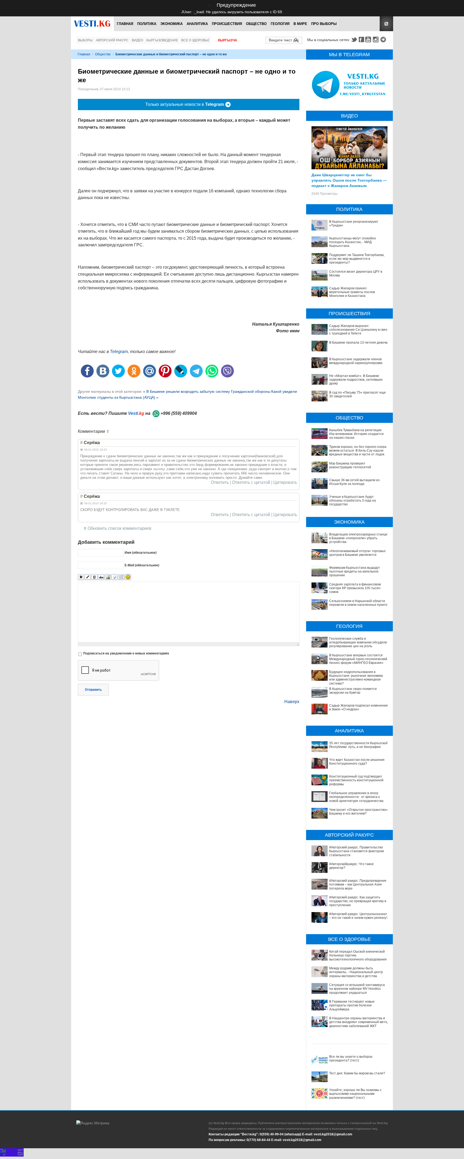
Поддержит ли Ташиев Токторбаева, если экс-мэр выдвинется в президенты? (357, 259)
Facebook (361, 39)
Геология (280, 24)
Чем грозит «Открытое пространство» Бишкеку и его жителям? (358, 811)
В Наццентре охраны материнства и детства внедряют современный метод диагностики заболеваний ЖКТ (359, 1022)
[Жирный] (81, 577)
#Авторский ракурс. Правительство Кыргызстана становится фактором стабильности (356, 851)
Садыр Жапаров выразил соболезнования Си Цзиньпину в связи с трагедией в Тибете (359, 330)
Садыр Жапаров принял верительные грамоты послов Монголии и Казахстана (352, 292)
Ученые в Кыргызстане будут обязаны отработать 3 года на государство (352, 500)
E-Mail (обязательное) (142, 565)
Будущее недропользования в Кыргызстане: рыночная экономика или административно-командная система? (356, 677)
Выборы (85, 40)
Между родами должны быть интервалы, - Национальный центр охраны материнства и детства (356, 972)
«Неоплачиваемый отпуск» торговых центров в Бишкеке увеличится (357, 553)
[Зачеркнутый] (101, 577)
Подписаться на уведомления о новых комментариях (126, 653)
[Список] (121, 577)
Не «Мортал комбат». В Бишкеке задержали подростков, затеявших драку (356, 380)
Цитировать (285, 482)
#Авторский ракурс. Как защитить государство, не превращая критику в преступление (357, 901)
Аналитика (197, 24)
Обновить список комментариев (119, 528)
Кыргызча (227, 40)
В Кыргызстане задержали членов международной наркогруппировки (355, 361)
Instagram (376, 39)
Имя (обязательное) (141, 553)
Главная (125, 24)
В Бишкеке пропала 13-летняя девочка (359, 342)
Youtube (369, 39)
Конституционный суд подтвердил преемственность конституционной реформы (356, 780)
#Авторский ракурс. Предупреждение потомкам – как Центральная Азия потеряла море (357, 884)
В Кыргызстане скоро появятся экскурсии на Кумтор (353, 690)
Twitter (354, 39)
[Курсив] (88, 577)
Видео (137, 40)
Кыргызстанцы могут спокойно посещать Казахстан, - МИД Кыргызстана (352, 242)
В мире (300, 24)
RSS (386, 23)
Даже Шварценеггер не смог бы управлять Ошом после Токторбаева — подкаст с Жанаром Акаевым (349, 180)
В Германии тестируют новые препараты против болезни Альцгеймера (352, 1005)
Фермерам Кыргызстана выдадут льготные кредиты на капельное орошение (354, 571)
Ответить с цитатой (251, 482)
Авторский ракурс (112, 40)
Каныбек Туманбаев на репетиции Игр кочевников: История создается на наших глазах (356, 434)
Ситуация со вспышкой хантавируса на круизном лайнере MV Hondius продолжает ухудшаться (357, 989)
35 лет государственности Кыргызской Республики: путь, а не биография (358, 745)
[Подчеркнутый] (94, 577)
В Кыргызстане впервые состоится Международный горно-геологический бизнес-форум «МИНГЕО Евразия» (358, 659)
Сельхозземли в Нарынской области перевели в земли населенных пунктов (359, 603)
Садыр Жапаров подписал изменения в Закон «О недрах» (358, 707)
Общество (256, 24)
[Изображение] (108, 577)
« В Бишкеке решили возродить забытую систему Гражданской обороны (206, 391)
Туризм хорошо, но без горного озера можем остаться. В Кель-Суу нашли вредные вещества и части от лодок (357, 450)
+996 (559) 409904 (179, 413)
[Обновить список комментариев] (109, 431)
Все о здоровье (195, 40)
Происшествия (227, 24)
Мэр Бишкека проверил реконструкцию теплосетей (350, 465)
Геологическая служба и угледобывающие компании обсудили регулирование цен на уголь (358, 642)
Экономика (171, 24)
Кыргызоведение (162, 40)
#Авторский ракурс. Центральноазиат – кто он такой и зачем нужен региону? (358, 916)
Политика (146, 24)
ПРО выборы (324, 24)
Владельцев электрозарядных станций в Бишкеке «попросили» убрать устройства (359, 538)
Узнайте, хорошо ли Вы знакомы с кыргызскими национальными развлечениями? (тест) (355, 1094)
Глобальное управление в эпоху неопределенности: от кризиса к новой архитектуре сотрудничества (356, 797)
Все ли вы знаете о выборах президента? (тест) (350, 1058)
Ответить (220, 482)
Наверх (291, 701)
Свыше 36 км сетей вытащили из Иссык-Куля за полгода (354, 482)
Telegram (384, 39)
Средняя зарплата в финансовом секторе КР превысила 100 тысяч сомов (355, 588)
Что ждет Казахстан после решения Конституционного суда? (357, 761)
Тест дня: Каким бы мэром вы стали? (357, 1073)
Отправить (93, 690)
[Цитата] (114, 577)
